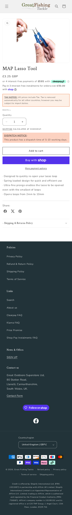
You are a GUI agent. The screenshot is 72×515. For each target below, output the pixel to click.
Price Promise (14, 330)
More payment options (36, 168)
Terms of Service (16, 279)
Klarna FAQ (13, 322)
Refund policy (43, 469)
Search (10, 300)
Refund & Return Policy (20, 264)
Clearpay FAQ (14, 315)
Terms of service (29, 474)
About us (12, 307)
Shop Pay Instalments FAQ (22, 337)
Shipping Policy (15, 271)
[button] (6, 6)
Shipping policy (47, 474)
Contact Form (15, 395)
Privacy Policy (14, 256)
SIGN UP (12, 357)
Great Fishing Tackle (23, 469)
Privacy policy (59, 469)
